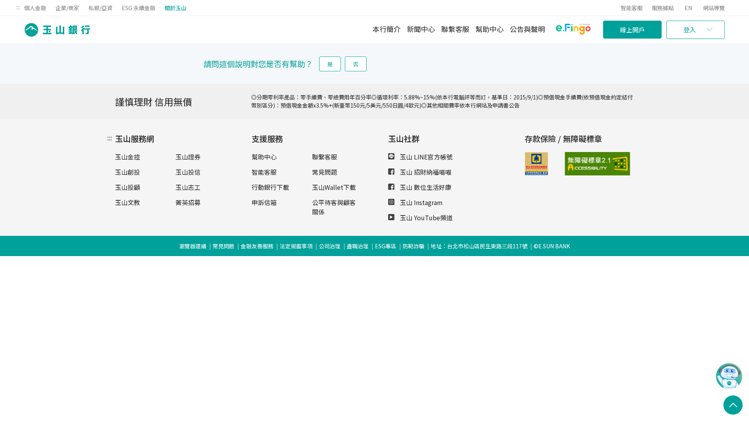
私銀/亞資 (100, 8)
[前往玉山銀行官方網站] (55, 30)
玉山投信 (188, 172)
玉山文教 (127, 202)
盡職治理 (358, 246)
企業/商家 (67, 8)
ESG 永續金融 (138, 8)
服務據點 (663, 8)
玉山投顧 (127, 187)
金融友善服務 (257, 246)
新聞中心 (421, 29)
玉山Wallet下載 (334, 187)
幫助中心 (490, 29)
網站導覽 (714, 8)
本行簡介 (387, 29)
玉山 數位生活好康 (424, 187)
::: (18, 7)
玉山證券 (188, 156)
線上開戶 (632, 29)
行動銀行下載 (270, 187)
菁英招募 (188, 202)
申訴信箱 (264, 202)
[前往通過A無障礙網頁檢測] (579, 163)
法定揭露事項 (296, 246)
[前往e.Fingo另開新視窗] (573, 30)
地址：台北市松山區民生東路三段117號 (479, 246)
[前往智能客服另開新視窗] (729, 387)
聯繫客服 (455, 29)
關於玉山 (175, 8)
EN (688, 8)
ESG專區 (385, 246)
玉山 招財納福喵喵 (424, 172)
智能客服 (632, 8)
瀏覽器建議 (192, 246)
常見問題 (324, 172)
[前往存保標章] (536, 172)
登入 (689, 29)
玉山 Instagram (420, 202)
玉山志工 (188, 187)
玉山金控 (127, 156)
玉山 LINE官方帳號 (425, 156)
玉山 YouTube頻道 (425, 217)
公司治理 (330, 246)
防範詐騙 (413, 246)
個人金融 (35, 8)
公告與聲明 (527, 29)
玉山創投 (127, 172)
